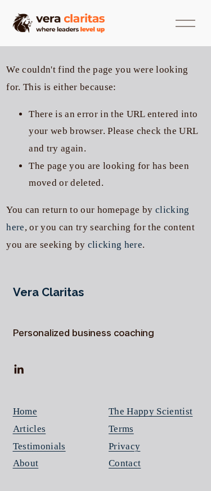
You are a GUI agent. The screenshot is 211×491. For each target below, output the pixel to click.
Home (25, 411)
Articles (29, 428)
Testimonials (39, 446)
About (26, 463)
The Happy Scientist (150, 411)
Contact (125, 463)
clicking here (115, 244)
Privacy (124, 446)
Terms (121, 428)
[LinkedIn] (18, 369)
